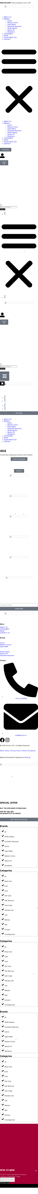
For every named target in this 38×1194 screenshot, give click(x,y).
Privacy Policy (15, 751)
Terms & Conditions (29, 751)
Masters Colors (12, 22)
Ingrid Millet (11, 24)
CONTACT (7, 39)
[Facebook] (2, 740)
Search (3, 209)
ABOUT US (7, 17)
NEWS (6, 35)
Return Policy (4, 751)
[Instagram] (7, 740)
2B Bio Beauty (12, 28)
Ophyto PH (4, 654)
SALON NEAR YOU (10, 37)
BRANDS (7, 19)
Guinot (9, 21)
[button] (19, 80)
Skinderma (11, 32)
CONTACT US (5, 633)
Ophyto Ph (11, 30)
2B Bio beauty (5, 652)
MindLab (27, 757)
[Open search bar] (1, 205)
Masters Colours (5, 645)
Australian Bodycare (14, 26)
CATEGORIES (8, 34)
